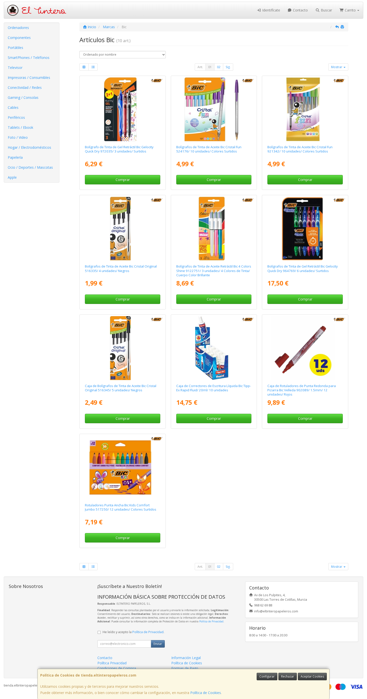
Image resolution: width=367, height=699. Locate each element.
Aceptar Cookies (312, 676)
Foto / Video (18, 137)
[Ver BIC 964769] (305, 229)
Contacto (300, 10)
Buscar (326, 10)
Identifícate (270, 10)
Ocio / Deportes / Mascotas (30, 167)
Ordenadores (18, 27)
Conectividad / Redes (25, 87)
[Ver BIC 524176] (213, 109)
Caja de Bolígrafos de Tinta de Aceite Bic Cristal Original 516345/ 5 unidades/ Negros (120, 388)
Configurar (267, 676)
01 (210, 67)
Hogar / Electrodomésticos (29, 147)
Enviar (158, 644)
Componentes (19, 37)
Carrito (350, 10)
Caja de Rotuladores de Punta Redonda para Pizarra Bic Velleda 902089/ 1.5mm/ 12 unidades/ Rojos (301, 390)
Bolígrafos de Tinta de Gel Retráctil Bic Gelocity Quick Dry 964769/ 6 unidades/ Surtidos (302, 268)
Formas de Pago (184, 668)
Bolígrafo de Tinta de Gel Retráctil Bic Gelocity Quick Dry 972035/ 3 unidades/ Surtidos (119, 149)
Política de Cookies (205, 692)
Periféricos (16, 117)
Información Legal (186, 657)
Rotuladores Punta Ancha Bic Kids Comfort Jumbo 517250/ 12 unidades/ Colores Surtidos (120, 507)
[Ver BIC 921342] (305, 109)
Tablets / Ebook (20, 127)
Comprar (123, 179)
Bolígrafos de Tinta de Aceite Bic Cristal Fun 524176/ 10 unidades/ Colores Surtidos (208, 149)
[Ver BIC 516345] (122, 348)
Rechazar (287, 676)
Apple (12, 177)
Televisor (15, 67)
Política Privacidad (112, 663)
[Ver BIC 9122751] (213, 229)
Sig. (228, 67)
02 (218, 67)
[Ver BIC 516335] (122, 229)
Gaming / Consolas (23, 97)
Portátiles (15, 47)
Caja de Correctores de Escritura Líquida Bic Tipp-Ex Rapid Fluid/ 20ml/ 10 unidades (213, 388)
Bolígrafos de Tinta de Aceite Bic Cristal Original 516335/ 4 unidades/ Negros (121, 268)
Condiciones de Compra (116, 668)
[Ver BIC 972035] (122, 109)
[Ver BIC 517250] (122, 467)
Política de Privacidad (211, 621)
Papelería (15, 157)
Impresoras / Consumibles (29, 77)
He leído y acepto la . (133, 632)
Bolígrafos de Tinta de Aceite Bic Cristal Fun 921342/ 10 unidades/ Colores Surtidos (300, 149)
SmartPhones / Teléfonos (28, 57)
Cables (13, 107)
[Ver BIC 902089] (305, 348)
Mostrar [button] (337, 67)
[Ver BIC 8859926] (213, 348)
